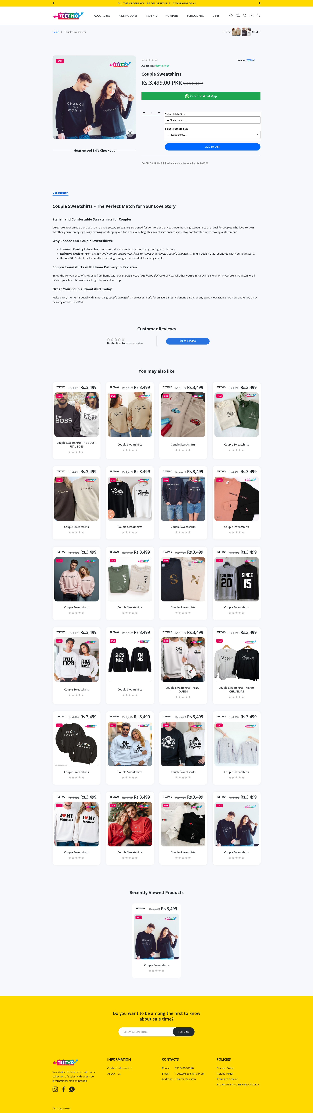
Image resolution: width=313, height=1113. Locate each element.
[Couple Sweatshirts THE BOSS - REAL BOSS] (76, 414)
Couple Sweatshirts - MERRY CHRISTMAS (236, 689)
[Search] (244, 15)
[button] (53, 3)
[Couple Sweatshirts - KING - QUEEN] (183, 659)
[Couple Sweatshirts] (130, 414)
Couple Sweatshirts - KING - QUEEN (183, 689)
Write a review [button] (188, 341)
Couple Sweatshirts (130, 444)
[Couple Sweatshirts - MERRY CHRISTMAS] (236, 659)
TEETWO (251, 60)
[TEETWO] (68, 15)
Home (56, 32)
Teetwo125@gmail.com (190, 1073)
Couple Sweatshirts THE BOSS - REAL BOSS (76, 444)
